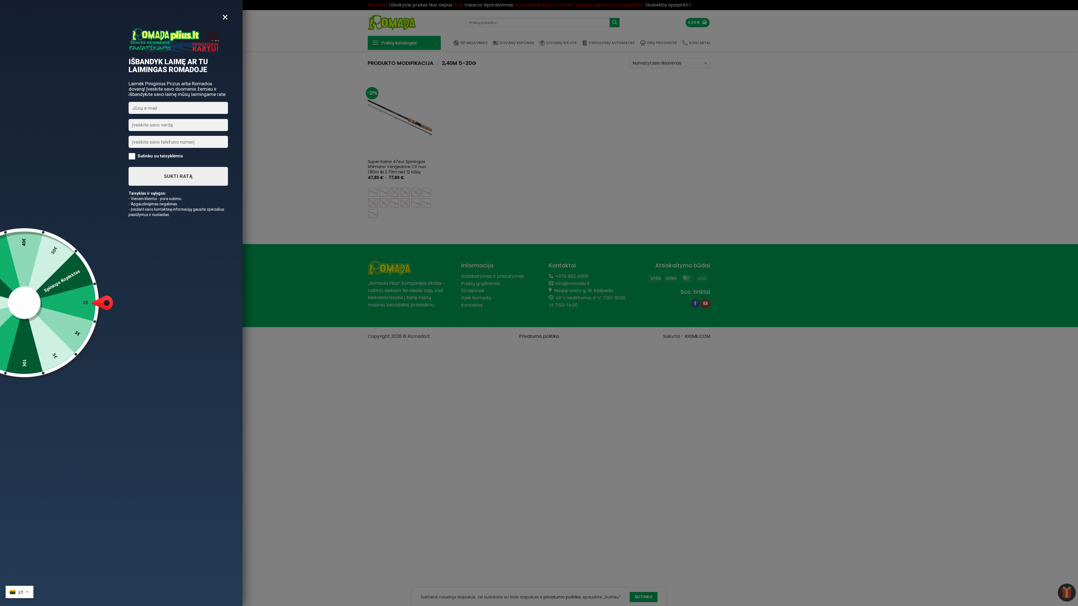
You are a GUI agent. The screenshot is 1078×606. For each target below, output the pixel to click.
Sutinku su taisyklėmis (160, 156)
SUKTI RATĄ (178, 176)
